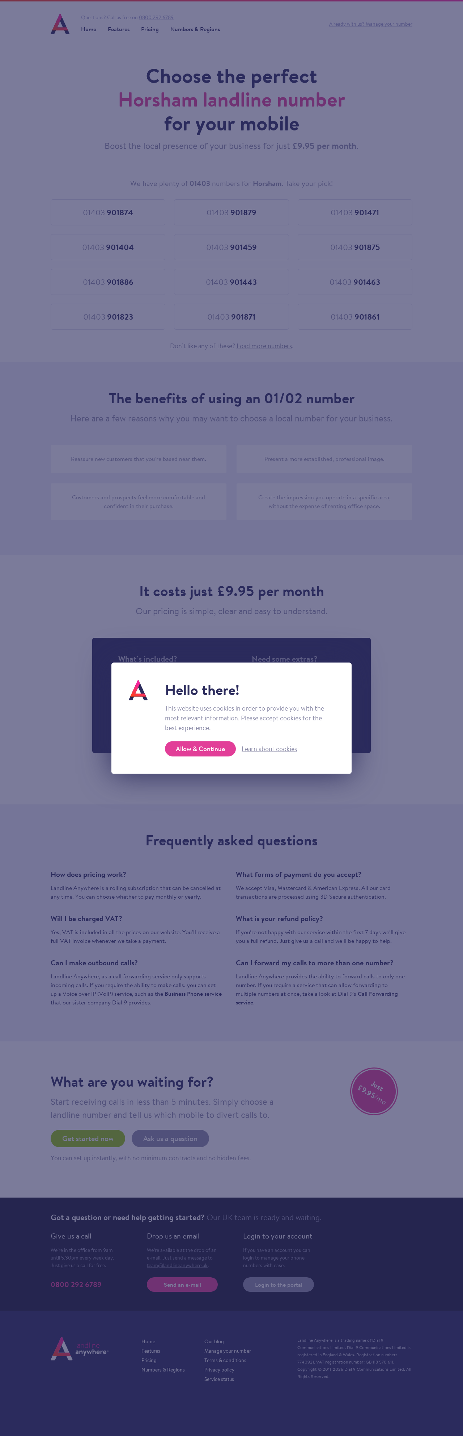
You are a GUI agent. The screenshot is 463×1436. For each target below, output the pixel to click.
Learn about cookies (269, 748)
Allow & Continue (200, 748)
